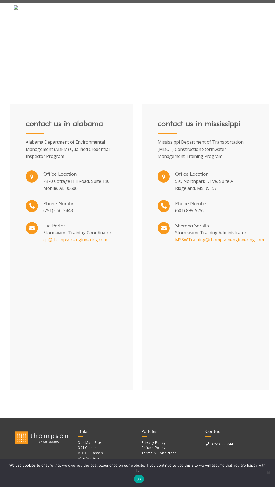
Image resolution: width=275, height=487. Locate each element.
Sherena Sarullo (192, 225)
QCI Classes (88, 447)
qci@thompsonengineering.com (75, 240)
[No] (268, 472)
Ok (138, 479)
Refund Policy (153, 447)
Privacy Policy (154, 442)
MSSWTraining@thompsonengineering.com (219, 240)
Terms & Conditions (159, 453)
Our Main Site (89, 442)
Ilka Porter (54, 225)
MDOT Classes (90, 453)
